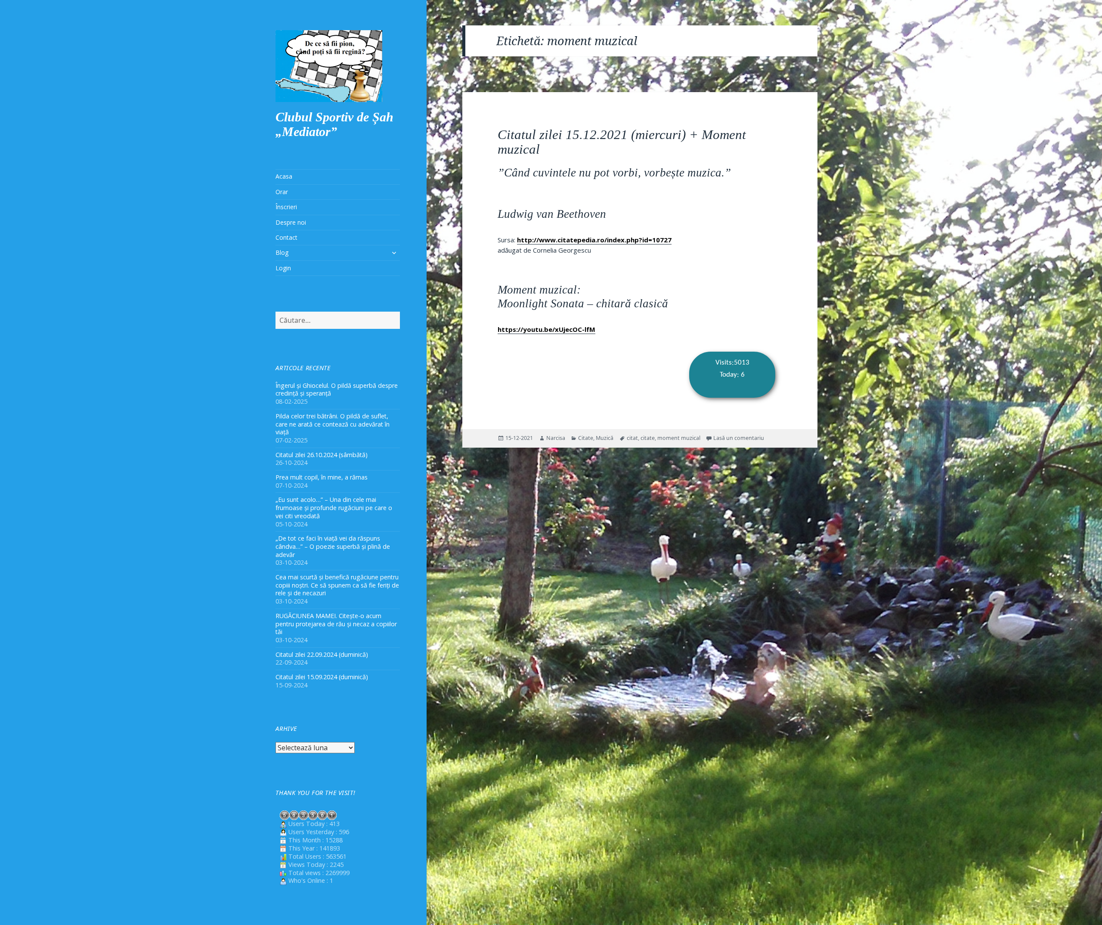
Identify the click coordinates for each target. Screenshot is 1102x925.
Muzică (604, 438)
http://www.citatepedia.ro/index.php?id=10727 (594, 239)
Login (283, 268)
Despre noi (291, 222)
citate (648, 438)
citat (632, 438)
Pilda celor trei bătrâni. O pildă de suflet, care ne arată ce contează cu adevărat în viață (333, 424)
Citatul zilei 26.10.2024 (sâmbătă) (322, 455)
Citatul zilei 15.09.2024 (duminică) (322, 677)
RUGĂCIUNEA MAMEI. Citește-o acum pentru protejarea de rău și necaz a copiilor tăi (336, 624)
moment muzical (678, 438)
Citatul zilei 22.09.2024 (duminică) (322, 654)
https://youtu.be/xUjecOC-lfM (546, 329)
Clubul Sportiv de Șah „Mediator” (334, 124)
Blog (282, 252)
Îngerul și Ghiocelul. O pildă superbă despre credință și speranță (337, 389)
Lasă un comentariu (738, 438)
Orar (282, 192)
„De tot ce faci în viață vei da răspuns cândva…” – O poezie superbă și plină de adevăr (333, 546)
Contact (286, 237)
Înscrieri (286, 207)
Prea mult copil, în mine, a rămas (322, 477)
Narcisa (555, 438)
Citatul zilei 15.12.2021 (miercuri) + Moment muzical (622, 142)
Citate (585, 438)
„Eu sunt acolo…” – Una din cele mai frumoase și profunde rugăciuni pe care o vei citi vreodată (334, 507)
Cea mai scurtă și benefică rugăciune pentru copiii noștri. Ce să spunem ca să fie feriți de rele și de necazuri (337, 585)
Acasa (284, 176)
